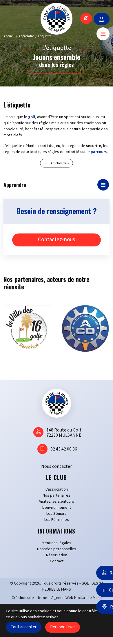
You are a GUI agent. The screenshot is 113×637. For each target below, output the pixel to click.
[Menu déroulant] (103, 185)
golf (31, 117)
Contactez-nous (56, 240)
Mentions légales (56, 543)
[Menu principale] (103, 33)
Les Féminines (56, 520)
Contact (56, 561)
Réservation (56, 555)
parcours (99, 152)
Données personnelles (56, 549)
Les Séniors (56, 514)
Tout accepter (24, 627)
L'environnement (56, 507)
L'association (56, 489)
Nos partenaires (56, 495)
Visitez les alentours (56, 501)
